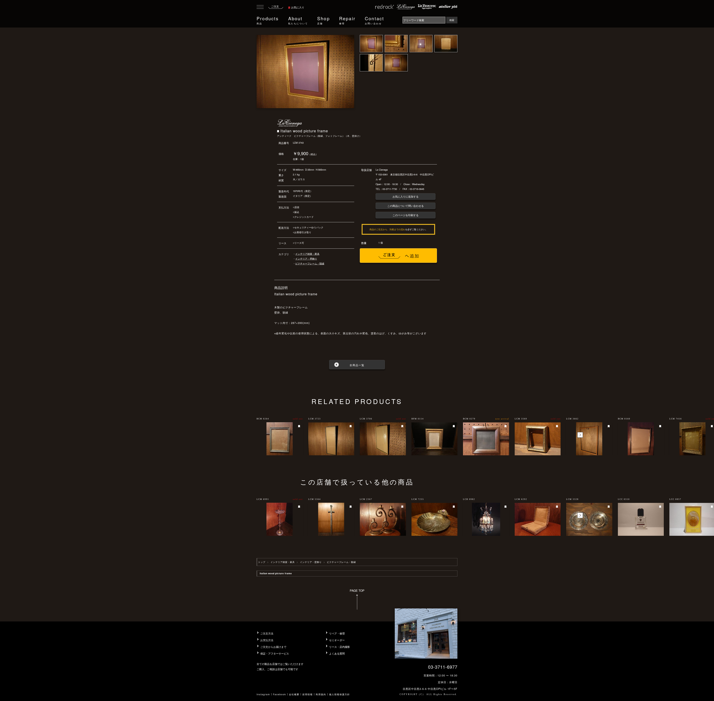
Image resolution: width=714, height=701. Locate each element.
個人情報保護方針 (339, 694)
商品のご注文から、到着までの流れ (387, 229)
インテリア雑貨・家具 (307, 254)
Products (268, 20)
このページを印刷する (406, 215)
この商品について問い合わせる (405, 206)
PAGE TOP (357, 590)
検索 (451, 20)
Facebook (279, 694)
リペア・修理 (337, 633)
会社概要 (294, 694)
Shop (323, 20)
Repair (347, 20)
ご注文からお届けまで (273, 647)
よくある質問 (337, 653)
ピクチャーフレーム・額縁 (309, 263)
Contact (374, 20)
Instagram (263, 694)
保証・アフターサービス (274, 653)
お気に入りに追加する (406, 196)
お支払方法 (266, 640)
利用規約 (321, 694)
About (298, 20)
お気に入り (297, 7)
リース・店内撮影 (339, 647)
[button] (580, 435)
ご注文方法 (266, 633)
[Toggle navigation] (260, 7)
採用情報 (307, 694)
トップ (261, 561)
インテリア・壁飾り (306, 258)
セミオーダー (337, 640)
